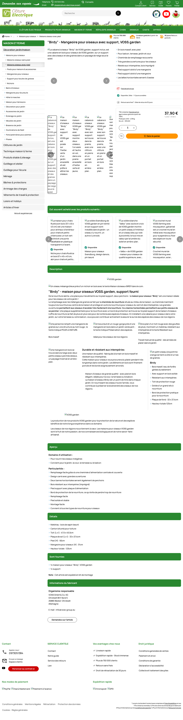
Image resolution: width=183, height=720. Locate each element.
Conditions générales (12, 704)
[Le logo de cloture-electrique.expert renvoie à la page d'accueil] (32, 13)
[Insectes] (177, 22)
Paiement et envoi (147, 655)
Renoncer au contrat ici (23, 668)
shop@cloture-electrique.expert (67, 5)
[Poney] (19, 22)
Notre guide (53, 655)
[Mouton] (41, 22)
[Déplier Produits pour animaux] (71, 29)
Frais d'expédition (170, 703)
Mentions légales (33, 704)
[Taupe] (154, 22)
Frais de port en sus (127, 89)
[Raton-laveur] (127, 22)
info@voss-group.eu (62, 609)
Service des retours (57, 660)
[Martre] (137, 22)
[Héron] (146, 22)
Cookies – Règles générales (15, 710)
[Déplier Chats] (150, 29)
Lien (50, 665)
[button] (80, 54)
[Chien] (69, 22)
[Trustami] (156, 14)
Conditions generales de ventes (153, 651)
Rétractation (49, 704)
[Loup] (106, 22)
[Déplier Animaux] (140, 29)
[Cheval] (8, 22)
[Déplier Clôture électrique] (42, 29)
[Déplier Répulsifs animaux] (117, 29)
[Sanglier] (96, 22)
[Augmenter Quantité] (133, 127)
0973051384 (16, 653)
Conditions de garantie (149, 660)
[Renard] (117, 22)
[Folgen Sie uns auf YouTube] (3, 668)
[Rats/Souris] (163, 22)
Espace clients (15, 661)
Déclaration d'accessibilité (151, 665)
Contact (52, 651)
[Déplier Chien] (127, 29)
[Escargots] (170, 22)
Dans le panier (153, 136)
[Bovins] (29, 22)
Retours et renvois (175, 708)
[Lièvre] (86, 22)
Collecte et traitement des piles (153, 670)
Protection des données (69, 704)
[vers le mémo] (121, 136)
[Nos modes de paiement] (27, 688)
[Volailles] (60, 22)
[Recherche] (118, 13)
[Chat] (78, 22)
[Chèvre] (51, 22)
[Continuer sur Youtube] (166, 14)
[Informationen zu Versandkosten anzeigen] (103, 688)
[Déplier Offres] (162, 29)
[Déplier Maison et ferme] (93, 29)
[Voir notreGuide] (176, 14)
